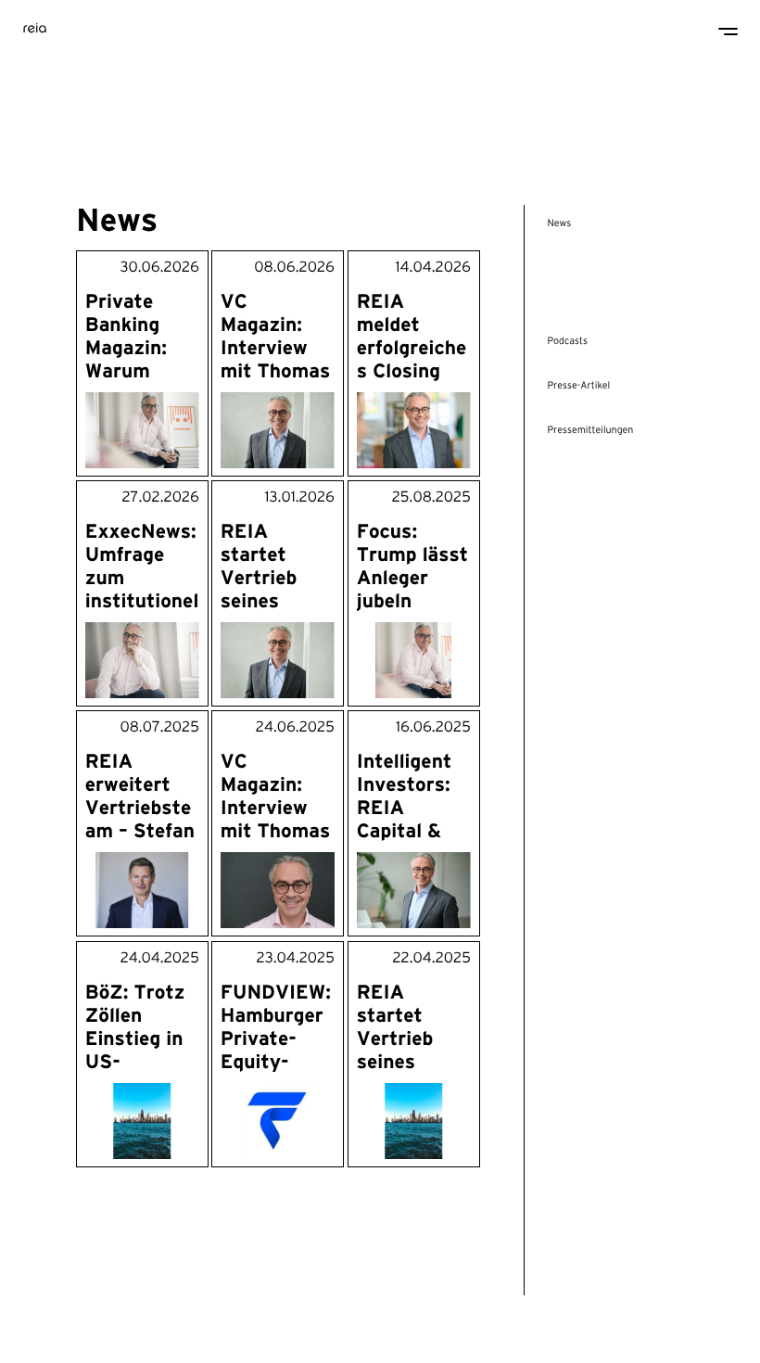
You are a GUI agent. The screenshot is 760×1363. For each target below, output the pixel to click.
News (559, 223)
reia (35, 26)
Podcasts (567, 341)
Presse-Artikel (578, 385)
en (44, 1333)
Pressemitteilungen (590, 430)
